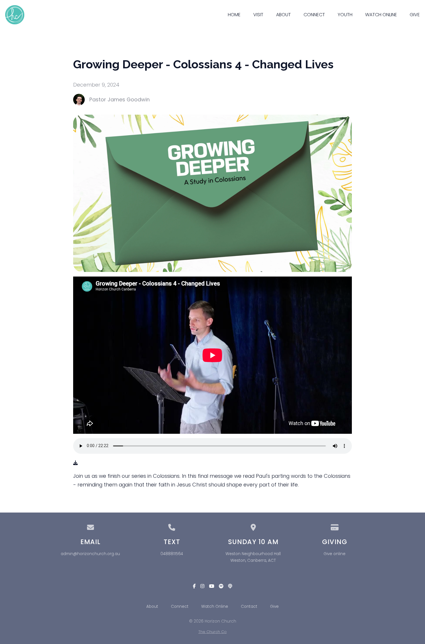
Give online (334, 554)
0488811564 (171, 554)
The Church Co (212, 631)
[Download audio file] (75, 463)
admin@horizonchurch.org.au (90, 554)
